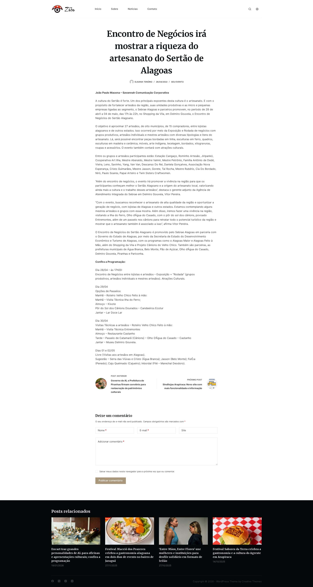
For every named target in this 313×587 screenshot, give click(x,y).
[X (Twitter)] (59, 581)
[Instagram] (65, 581)
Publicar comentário (111, 480)
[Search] (250, 9)
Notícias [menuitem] (133, 8)
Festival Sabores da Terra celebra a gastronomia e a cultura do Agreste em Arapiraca (237, 553)
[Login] (257, 9)
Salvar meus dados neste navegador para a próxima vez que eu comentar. (137, 471)
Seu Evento (177, 82)
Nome (102, 430)
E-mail (144, 430)
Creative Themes (252, 581)
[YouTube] (72, 581)
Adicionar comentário (111, 441)
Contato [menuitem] (152, 8)
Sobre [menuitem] (114, 8)
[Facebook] (52, 581)
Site (183, 430)
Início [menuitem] (98, 8)
